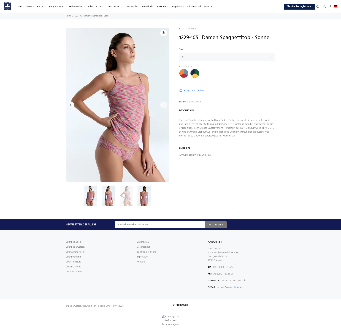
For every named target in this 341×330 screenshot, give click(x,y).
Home (68, 16)
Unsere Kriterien (74, 272)
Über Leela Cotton (75, 247)
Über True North (74, 262)
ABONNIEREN (216, 225)
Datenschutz (143, 247)
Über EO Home (73, 267)
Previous (70, 105)
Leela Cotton (194, 102)
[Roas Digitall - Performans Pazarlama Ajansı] (170, 320)
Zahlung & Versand (146, 252)
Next (163, 105)
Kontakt (141, 262)
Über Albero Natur (75, 252)
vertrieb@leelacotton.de (229, 287)
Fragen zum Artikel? (194, 91)
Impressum (142, 257)
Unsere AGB (143, 242)
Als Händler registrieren (299, 6)
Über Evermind (73, 257)
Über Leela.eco (73, 242)
